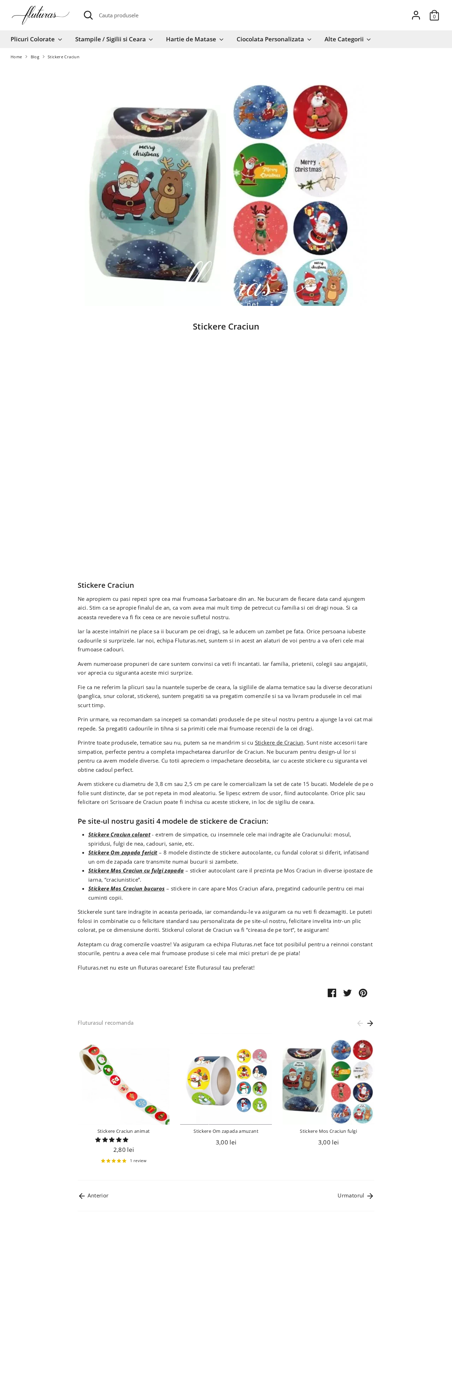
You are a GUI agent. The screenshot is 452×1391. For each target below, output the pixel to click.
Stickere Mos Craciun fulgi (328, 1131)
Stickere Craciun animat (123, 1131)
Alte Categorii (345, 39)
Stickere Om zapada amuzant (226, 1131)
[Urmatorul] (370, 1023)
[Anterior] (360, 1023)
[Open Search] (88, 15)
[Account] (416, 15)
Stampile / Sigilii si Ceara (111, 39)
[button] (112, 1139)
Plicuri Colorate (33, 39)
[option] (118, 1101)
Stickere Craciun (63, 56)
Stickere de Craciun (279, 742)
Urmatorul (352, 1195)
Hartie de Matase (192, 39)
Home (16, 56)
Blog (35, 56)
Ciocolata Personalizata (271, 39)
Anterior (97, 1195)
